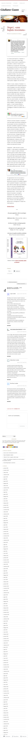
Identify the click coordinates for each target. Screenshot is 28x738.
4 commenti (25, 34)
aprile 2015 (5, 708)
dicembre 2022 (6, 507)
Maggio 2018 (6, 627)
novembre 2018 (6, 614)
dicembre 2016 (6, 664)
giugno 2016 (6, 677)
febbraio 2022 (6, 529)
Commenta (22, 426)
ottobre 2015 (6, 695)
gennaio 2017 (6, 662)
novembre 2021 (6, 535)
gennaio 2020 (6, 583)
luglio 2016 (5, 675)
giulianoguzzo (14, 33)
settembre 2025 (6, 474)
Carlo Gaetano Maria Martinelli (16, 329)
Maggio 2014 (6, 732)
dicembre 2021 (6, 533)
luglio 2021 (5, 544)
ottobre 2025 (6, 472)
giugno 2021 (6, 546)
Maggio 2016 (6, 680)
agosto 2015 (6, 699)
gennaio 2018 (6, 636)
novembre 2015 (6, 693)
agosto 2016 (6, 673)
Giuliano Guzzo (10, 9)
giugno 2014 (6, 730)
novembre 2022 (6, 509)
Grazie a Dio (22, 3)
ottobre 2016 (6, 669)
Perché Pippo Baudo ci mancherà (9, 462)
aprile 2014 (5, 734)
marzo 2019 (6, 605)
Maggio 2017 (6, 653)
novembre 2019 (6, 588)
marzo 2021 (6, 553)
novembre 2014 (6, 719)
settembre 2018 (6, 618)
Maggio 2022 (6, 522)
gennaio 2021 (6, 557)
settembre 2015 (6, 697)
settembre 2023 (6, 487)
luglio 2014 (5, 728)
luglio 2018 (5, 623)
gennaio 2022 (6, 531)
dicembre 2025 (6, 470)
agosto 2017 (6, 647)
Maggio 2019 (6, 601)
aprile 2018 (5, 629)
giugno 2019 (6, 599)
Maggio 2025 (6, 483)
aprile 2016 (5, 682)
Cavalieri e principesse (6, 3)
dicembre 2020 (6, 559)
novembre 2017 (6, 640)
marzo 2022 (6, 527)
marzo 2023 (6, 500)
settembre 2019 (6, 592)
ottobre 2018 (6, 616)
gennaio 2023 (6, 505)
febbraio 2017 (6, 660)
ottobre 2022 (6, 511)
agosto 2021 (6, 542)
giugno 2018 (6, 625)
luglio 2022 (5, 518)
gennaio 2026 (6, 468)
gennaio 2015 (6, 715)
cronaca (19, 33)
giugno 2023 (6, 494)
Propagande (15, 5)
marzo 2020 (6, 579)
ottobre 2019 (6, 590)
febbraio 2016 (6, 686)
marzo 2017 (6, 658)
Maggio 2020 (6, 575)
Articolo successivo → (21, 283)
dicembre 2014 (6, 717)
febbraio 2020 (6, 581)
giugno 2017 (6, 651)
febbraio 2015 (6, 712)
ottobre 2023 (6, 485)
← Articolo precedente (12, 282)
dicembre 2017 (6, 638)
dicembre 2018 (6, 612)
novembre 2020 (6, 562)
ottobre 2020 (6, 564)
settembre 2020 (6, 566)
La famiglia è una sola (6, 5)
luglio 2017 (5, 649)
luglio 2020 (5, 570)
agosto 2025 (6, 476)
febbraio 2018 (6, 634)
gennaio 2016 (6, 688)
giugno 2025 (6, 481)
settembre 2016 (6, 671)
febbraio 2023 (6, 503)
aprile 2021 (5, 551)
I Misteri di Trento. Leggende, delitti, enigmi (11, 457)
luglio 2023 (5, 492)
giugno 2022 (6, 520)
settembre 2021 (6, 540)
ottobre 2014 (6, 721)
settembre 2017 (6, 645)
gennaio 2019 (6, 610)
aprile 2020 (5, 577)
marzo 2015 (6, 710)
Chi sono (15, 3)
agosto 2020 (6, 568)
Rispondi (9, 325)
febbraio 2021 (6, 555)
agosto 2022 (6, 516)
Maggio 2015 (6, 706)
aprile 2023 (5, 498)
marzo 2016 (6, 684)
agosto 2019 (6, 594)
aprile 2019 (5, 603)
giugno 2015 (6, 704)
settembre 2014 (6, 723)
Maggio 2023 (6, 496)
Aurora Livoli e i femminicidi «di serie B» (10, 452)
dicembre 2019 (6, 586)
